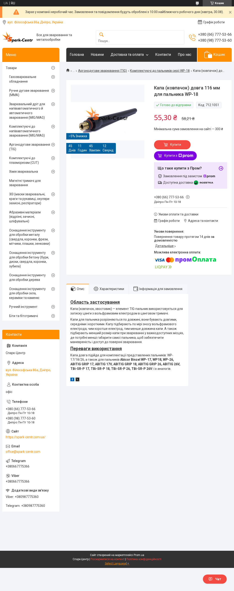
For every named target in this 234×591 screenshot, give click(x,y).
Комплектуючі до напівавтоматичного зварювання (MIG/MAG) (27, 131)
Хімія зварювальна (23, 171)
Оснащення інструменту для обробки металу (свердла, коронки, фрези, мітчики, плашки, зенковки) (29, 237)
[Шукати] (101, 34)
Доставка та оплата (127, 54)
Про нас (184, 54)
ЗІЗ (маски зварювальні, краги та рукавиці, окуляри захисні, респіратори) (29, 198)
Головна (77, 54)
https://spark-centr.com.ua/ (25, 437)
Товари (11, 68)
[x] (77, 380)
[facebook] (72, 380)
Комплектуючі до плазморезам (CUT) (24, 160)
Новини (97, 54)
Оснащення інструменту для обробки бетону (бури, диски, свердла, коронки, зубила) (29, 259)
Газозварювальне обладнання (22, 79)
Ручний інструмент (23, 307)
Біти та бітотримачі (23, 316)
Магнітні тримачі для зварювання (25, 183)
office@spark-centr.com (23, 452)
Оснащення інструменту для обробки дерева (27, 277)
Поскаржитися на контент (107, 559)
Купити (175, 144)
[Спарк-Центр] (17, 37)
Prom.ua (139, 555)
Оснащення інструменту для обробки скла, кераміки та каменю (27, 293)
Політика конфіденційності (143, 559)
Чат (218, 579)
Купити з (170, 155)
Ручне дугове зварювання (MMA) (29, 93)
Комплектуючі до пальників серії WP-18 (160, 71)
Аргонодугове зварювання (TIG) (102, 71)
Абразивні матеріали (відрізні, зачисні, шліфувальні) (25, 216)
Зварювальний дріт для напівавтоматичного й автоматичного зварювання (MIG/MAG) (27, 110)
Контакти (163, 54)
